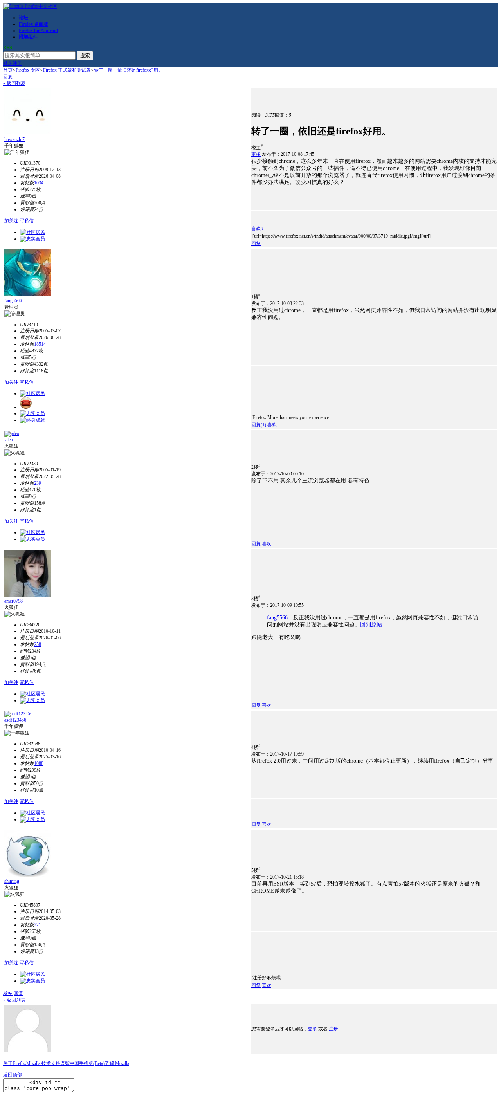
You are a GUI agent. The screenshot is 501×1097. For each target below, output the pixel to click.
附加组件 (28, 37)
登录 (8, 63)
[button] (257, 228)
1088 (38, 763)
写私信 (27, 221)
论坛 (23, 17)
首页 (8, 70)
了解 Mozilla (117, 1063)
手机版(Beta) (92, 1063)
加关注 (11, 221)
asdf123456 (15, 720)
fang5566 (13, 300)
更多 (256, 154)
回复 (8, 76)
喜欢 (272, 425)
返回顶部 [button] (12, 1074)
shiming (11, 881)
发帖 (8, 993)
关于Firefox (14, 1063)
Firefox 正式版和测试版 (67, 70)
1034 (38, 183)
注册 (17, 63)
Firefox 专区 (28, 70)
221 (37, 924)
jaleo (8, 439)
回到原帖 (371, 625)
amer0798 (13, 601)
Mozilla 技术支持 (43, 1063)
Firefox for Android (38, 30)
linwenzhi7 (14, 139)
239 (37, 483)
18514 (40, 344)
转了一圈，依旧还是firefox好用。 (128, 70)
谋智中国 (69, 1063)
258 (37, 644)
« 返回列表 (14, 83)
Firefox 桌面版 (33, 24)
